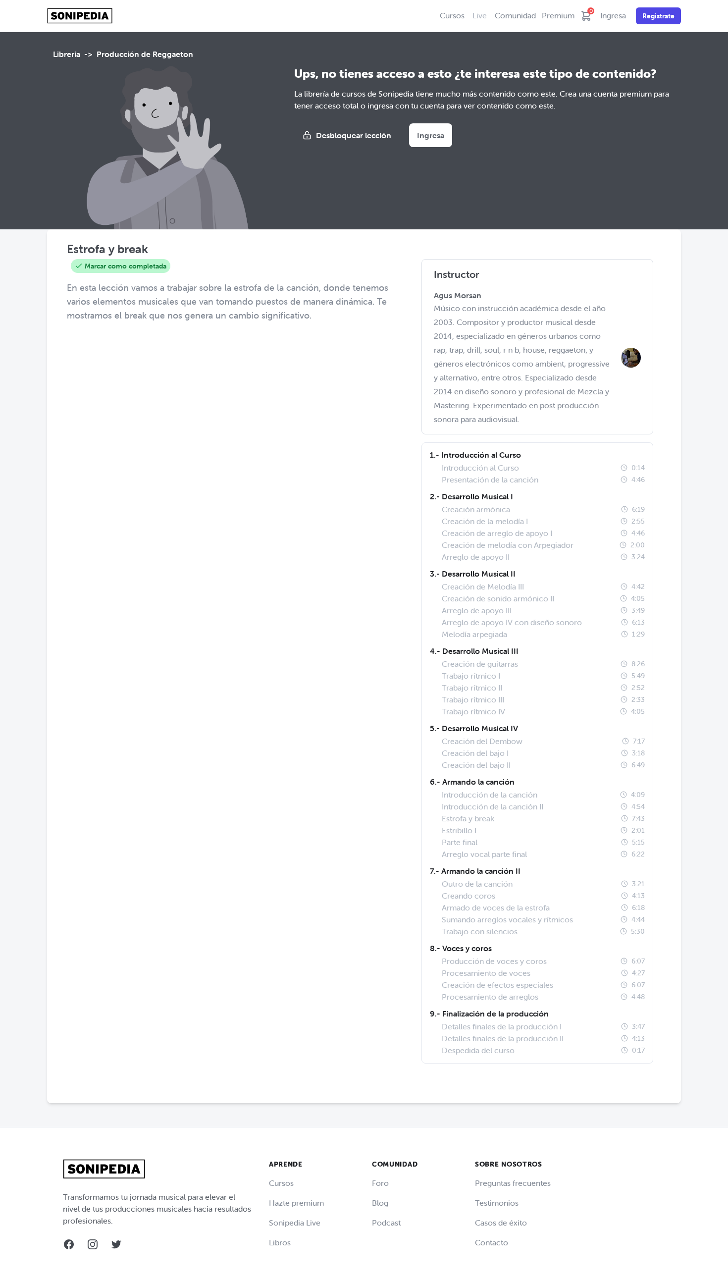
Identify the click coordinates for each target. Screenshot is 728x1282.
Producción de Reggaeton (145, 54)
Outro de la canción (477, 884)
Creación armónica (476, 509)
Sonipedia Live (294, 1223)
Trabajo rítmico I (471, 676)
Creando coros (468, 896)
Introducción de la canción (489, 795)
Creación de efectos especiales (497, 985)
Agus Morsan (457, 295)
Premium (558, 15)
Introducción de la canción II (492, 806)
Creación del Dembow (482, 741)
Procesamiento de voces (486, 973)
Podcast (386, 1223)
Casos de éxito (501, 1223)
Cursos (452, 15)
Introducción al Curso (480, 468)
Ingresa (613, 15)
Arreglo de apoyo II (476, 557)
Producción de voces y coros (494, 961)
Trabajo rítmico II (472, 688)
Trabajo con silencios (480, 931)
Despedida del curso (478, 1050)
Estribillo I (459, 830)
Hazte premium (296, 1203)
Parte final (459, 842)
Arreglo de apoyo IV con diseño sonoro (512, 622)
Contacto (491, 1242)
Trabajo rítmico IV (473, 711)
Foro (380, 1183)
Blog (380, 1203)
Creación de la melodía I (485, 521)
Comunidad (515, 15)
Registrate (658, 15)
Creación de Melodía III (483, 586)
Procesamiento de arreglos (490, 997)
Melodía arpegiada (474, 634)
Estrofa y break (468, 818)
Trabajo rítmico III (473, 699)
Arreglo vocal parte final (484, 854)
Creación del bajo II (476, 765)
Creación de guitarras (480, 664)
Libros (280, 1242)
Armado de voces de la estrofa (496, 907)
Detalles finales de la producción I (502, 1026)
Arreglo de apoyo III (477, 610)
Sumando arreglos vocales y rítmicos (507, 919)
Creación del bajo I (475, 753)
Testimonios (497, 1203)
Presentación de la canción (490, 479)
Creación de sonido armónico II (498, 598)
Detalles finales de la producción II (503, 1038)
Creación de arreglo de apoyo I (497, 533)
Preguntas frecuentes (513, 1183)
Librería (66, 54)
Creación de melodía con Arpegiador (507, 545)
